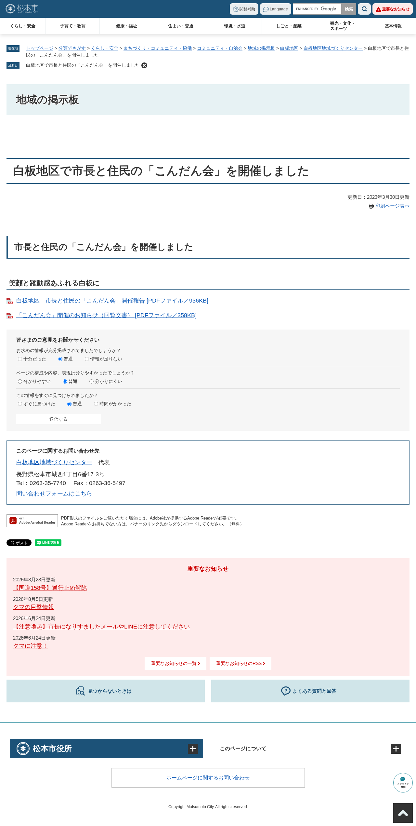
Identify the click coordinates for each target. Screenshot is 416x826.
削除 (144, 65)
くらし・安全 (22, 25)
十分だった (34, 358)
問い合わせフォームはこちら (54, 493)
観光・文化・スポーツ (343, 26)
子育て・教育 (72, 25)
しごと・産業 (289, 25)
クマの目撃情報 (33, 607)
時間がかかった (115, 403)
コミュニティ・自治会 (219, 48)
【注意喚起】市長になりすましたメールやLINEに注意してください (101, 626)
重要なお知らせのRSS (239, 663)
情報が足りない (106, 358)
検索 (364, 9)
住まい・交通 (180, 25)
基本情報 (393, 25)
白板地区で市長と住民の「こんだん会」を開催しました (83, 65)
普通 (68, 358)
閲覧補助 (247, 9)
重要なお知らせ (396, 9)
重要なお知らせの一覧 (174, 663)
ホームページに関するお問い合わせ (208, 777)
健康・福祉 (126, 25)
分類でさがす (72, 48)
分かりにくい (108, 381)
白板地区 (289, 48)
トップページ (39, 48)
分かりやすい (37, 381)
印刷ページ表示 (392, 206)
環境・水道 (234, 25)
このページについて (243, 748)
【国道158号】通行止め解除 (50, 588)
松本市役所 (52, 748)
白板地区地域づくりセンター (333, 48)
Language (279, 9)
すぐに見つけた (39, 403)
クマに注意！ (30, 646)
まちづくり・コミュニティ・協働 (158, 48)
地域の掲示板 (261, 48)
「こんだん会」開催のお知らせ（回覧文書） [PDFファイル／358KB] (106, 315)
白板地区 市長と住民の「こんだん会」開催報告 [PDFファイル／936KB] (112, 300)
